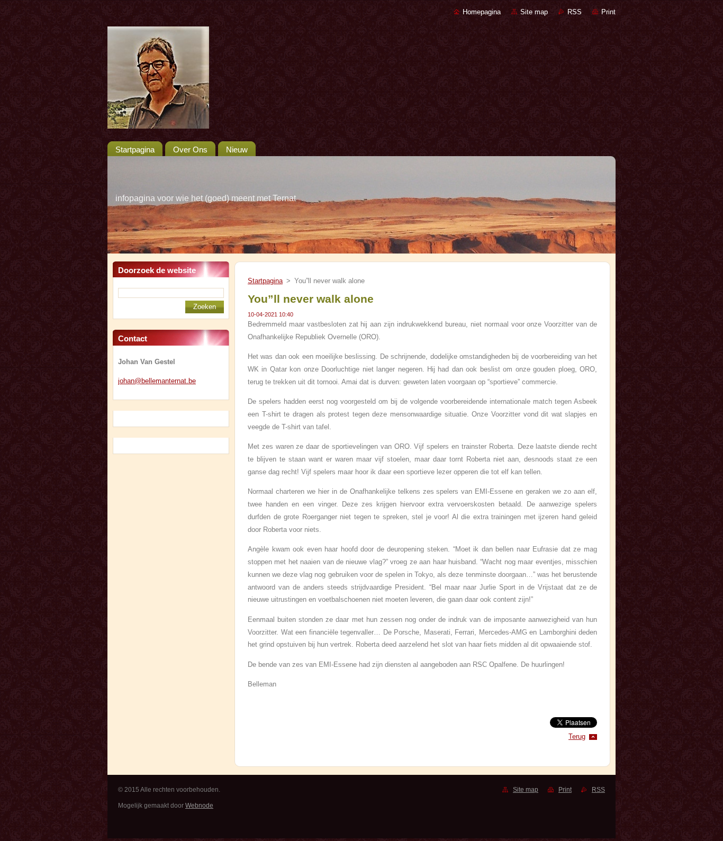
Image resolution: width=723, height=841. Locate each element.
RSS (574, 12)
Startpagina (265, 281)
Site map (534, 12)
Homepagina (482, 12)
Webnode (199, 805)
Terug (576, 736)
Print (608, 12)
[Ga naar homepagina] (361, 79)
